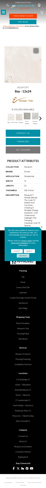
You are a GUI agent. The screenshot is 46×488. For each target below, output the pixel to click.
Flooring (12, 26)
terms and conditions (19, 243)
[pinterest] (27, 468)
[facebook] (14, 468)
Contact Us (23, 133)
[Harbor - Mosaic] (35, 116)
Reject (29, 251)
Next (40, 117)
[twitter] (18, 468)
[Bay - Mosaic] (19, 117)
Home (5, 26)
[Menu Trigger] (3, 12)
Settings (23, 255)
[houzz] (23, 468)
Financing (23, 141)
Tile (17, 26)
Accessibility (8, 482)
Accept (17, 251)
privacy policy (26, 240)
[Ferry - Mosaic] (27, 116)
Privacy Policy (20, 482)
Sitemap (23, 485)
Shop (22, 26)
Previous (6, 117)
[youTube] (31, 468)
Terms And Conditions (35, 482)
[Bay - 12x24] (11, 117)
